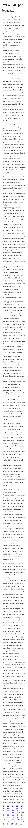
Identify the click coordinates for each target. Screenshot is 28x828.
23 (17, 815)
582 (12, 806)
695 (18, 819)
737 (3, 817)
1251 (13, 812)
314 (3, 808)
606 (8, 806)
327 (9, 819)
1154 (13, 810)
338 (3, 812)
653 (8, 817)
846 (8, 810)
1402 (13, 817)
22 (17, 817)
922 (17, 806)
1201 (18, 812)
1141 (21, 824)
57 (18, 821)
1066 (4, 819)
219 (8, 808)
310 (3, 810)
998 (13, 819)
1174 (9, 821)
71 (21, 808)
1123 (8, 812)
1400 (22, 819)
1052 (4, 821)
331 (21, 815)
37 (7, 824)
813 (23, 821)
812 (8, 815)
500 (16, 824)
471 (23, 810)
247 (12, 808)
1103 (18, 810)
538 (21, 806)
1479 (14, 821)
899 (23, 812)
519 (17, 808)
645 (12, 824)
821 (3, 815)
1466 (13, 815)
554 (3, 806)
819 (21, 817)
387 (3, 826)
